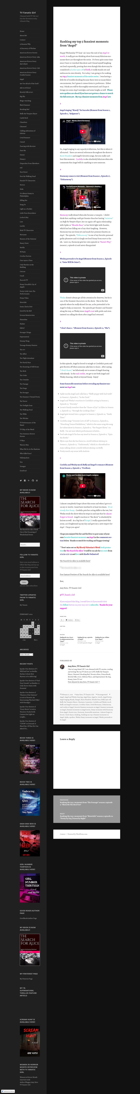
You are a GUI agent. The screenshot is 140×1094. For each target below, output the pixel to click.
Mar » (36, 640)
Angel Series (107, 697)
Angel (22, 79)
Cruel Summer (25, 137)
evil (21, 168)
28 (30, 636)
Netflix (22, 247)
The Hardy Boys (25, 362)
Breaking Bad (24, 109)
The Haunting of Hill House (29, 367)
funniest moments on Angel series (78, 710)
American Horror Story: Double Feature (28, 73)
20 (27, 633)
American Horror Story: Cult (30, 68)
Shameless (23, 319)
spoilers (72, 717)
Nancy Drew (24, 243)
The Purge (23, 388)
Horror (22, 185)
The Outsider (24, 380)
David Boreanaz (95, 704)
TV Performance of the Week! (28, 424)
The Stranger (24, 392)
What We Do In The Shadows (30, 449)
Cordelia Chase (84, 704)
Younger (23, 466)
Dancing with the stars (27, 146)
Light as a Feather (26, 209)
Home (22, 31)
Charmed (23, 126)
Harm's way (73, 712)
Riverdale (23, 302)
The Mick (23, 371)
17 (38, 630)
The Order (23, 375)
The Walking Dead (26, 410)
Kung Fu (23, 204)
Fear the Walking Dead (28, 176)
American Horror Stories (28, 53)
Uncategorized (102, 694)
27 (27, 636)
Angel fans (87, 697)
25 (21, 636)
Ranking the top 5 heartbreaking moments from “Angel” (67, 639)
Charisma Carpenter (85, 702)
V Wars (22, 440)
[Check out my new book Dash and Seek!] (30, 843)
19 (24, 633)
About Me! (23, 35)
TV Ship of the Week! (27, 429)
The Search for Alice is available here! (75, 561)
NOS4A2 (23, 252)
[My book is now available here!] (30, 950)
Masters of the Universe (28, 239)
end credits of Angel (67, 707)
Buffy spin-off (106, 699)
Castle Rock (24, 118)
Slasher (22, 324)
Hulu (21, 189)
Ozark (22, 276)
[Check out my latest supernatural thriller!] (30, 888)
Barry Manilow (86, 699)
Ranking (77, 715)
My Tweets (23, 605)
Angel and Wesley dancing (74, 697)
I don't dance (69, 715)
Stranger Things (25, 332)
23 (35, 633)
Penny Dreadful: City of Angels (28, 285)
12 (24, 630)
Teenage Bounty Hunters (28, 345)
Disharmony (106, 704)
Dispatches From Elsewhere (29, 163)
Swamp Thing (24, 341)
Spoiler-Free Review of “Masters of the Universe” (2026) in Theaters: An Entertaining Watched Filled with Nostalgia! (29, 697)
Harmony (81, 712)
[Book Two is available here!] (30, 802)
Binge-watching (25, 101)
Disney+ (23, 159)
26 (24, 636)
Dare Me (23, 150)
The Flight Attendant (27, 358)
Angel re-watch (97, 697)
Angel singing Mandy (67, 699)
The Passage (24, 384)
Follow (24, 582)
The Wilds (23, 414)
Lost (21, 222)
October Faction (25, 256)
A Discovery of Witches (28, 48)
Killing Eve (23, 200)
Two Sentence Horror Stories (27, 435)
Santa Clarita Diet (26, 306)
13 (27, 630)
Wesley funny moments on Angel (87, 717)
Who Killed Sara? (26, 453)
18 (21, 633)
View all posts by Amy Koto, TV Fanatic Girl (83, 682)
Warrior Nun (24, 445)
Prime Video (24, 298)
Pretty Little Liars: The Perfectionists (27, 292)
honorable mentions (92, 712)
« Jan (24, 640)
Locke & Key (24, 217)
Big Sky (22, 96)
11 (21, 630)
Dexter (22, 155)
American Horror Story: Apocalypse (28, 62)
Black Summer (25, 105)
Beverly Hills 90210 (26, 92)
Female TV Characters (27, 180)
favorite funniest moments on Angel (87, 707)
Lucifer (22, 226)
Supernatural (24, 337)
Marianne (23, 234)
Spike (67, 717)
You (21, 462)
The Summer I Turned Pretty (30, 397)
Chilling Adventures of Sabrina (27, 132)
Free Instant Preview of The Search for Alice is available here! (85, 574)
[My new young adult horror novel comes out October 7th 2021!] (30, 1041)
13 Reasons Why (25, 44)
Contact (22, 40)
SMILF (22, 328)
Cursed (22, 142)
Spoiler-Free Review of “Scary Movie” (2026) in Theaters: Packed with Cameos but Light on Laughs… (28, 712)
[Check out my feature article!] (30, 1005)
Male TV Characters (27, 230)
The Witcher (24, 418)
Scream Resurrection (27, 315)
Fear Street (24, 172)
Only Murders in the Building (27, 266)
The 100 (22, 349)
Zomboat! (23, 471)
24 (38, 633)
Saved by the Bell (26, 311)
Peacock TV (24, 280)
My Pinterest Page (26, 979)
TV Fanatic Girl (28, 12)
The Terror (23, 401)
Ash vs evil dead (25, 88)
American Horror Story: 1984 (30, 57)
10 (38, 626)
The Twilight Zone (26, 405)
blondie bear (96, 699)
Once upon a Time (26, 260)
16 (35, 630)
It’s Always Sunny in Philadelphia (27, 194)
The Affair (23, 354)
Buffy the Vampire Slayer (28, 113)
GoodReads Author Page (28, 918)
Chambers (23, 122)
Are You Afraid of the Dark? (29, 83)
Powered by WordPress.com (77, 834)
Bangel (77, 699)
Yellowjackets (24, 458)
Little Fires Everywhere (28, 213)
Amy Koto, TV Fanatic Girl (85, 694)
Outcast (22, 271)
